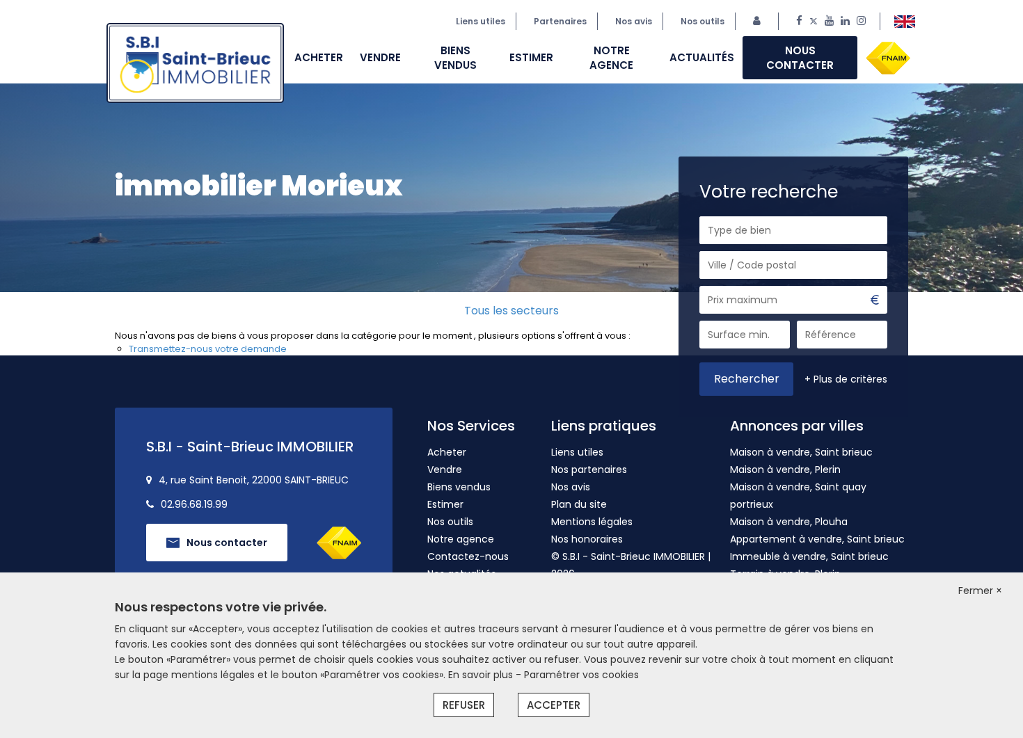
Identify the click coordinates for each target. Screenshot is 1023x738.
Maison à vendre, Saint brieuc (801, 452)
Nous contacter (800, 57)
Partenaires (560, 21)
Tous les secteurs (511, 311)
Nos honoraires (587, 539)
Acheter (318, 57)
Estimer (531, 57)
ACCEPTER (553, 705)
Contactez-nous (468, 556)
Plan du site (579, 504)
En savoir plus (482, 675)
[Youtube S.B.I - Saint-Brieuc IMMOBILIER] (829, 21)
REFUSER (464, 705)
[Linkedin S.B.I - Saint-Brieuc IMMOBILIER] (845, 21)
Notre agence (611, 57)
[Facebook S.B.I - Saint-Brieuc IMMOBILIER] (799, 21)
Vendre (380, 57)
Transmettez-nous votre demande (208, 348)
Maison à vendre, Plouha (789, 522)
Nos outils (702, 21)
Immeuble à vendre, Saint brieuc (809, 556)
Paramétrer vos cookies (581, 675)
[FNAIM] (888, 56)
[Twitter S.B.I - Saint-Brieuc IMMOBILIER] (813, 21)
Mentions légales (592, 522)
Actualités (701, 57)
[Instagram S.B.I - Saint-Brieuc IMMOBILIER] (861, 21)
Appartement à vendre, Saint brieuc (817, 539)
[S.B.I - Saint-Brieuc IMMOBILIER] (904, 21)
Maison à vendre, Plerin (785, 469)
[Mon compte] (760, 21)
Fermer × (980, 590)
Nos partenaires (589, 469)
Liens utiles (480, 21)
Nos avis (570, 487)
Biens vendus (455, 57)
